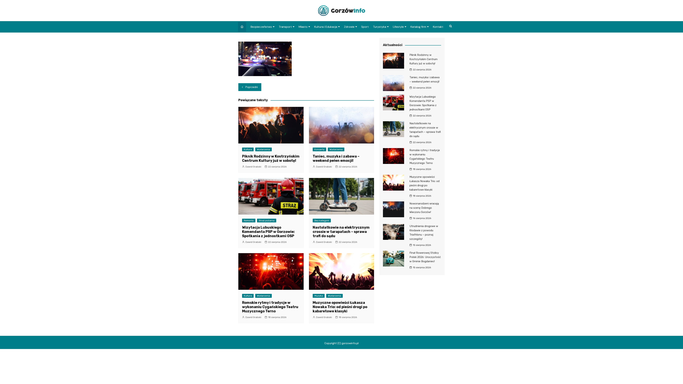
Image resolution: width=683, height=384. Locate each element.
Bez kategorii (321, 220)
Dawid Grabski (253, 166)
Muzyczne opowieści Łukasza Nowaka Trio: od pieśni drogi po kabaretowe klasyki (340, 306)
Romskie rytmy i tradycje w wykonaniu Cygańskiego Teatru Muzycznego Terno (270, 306)
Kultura (248, 149)
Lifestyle (398, 27)
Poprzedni (251, 87)
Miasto (303, 27)
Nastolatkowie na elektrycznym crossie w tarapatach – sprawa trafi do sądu (341, 231)
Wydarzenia (263, 149)
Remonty (249, 220)
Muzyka (318, 295)
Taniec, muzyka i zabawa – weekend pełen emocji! (336, 158)
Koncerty (319, 149)
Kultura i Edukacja (325, 27)
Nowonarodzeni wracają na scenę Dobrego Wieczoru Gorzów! (424, 208)
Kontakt (438, 27)
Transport (285, 27)
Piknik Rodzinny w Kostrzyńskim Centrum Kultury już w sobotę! (271, 158)
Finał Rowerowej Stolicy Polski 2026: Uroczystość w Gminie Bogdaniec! (425, 257)
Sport (365, 27)
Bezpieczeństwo (261, 27)
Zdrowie (349, 27)
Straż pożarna (266, 220)
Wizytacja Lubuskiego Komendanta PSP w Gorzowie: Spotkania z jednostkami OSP (268, 231)
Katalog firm (418, 27)
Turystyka (379, 27)
